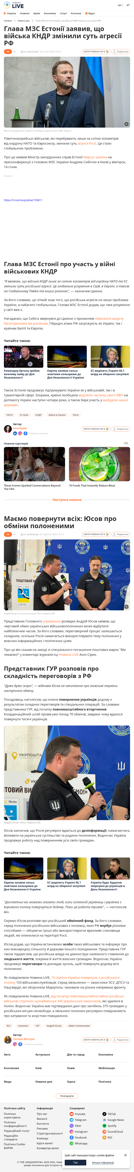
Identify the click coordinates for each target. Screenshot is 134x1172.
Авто (7, 1054)
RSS (110, 1137)
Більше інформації (103, 1162)
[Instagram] (20, 433)
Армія (36, 13)
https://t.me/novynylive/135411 (23, 200)
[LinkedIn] (15, 433)
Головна (8, 20)
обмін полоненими (79, 1025)
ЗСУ (9, 1025)
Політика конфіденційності (15, 1124)
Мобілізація (107, 1068)
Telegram (80, 1120)
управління (52, 621)
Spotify (112, 1126)
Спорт (63, 13)
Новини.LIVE (69, 654)
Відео (91, 13)
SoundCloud (115, 1131)
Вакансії (42, 1119)
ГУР (37, 1025)
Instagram (81, 1131)
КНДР (38, 414)
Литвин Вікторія (23, 1039)
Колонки (76, 13)
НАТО (10, 414)
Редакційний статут (17, 1131)
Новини (24, 13)
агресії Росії (87, 143)
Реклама (42, 1128)
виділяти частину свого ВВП (101, 395)
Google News (116, 1120)
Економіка (50, 13)
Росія (76, 414)
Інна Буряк (20, 428)
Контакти (43, 1123)
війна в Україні (57, 414)
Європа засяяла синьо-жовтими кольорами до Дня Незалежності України (65, 374)
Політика (105, 1081)
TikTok (112, 1114)
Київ (38, 1068)
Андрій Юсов (54, 1025)
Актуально (42, 1054)
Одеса (71, 1081)
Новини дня (24, 20)
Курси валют (45, 1143)
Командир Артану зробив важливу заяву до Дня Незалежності (22, 374)
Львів (71, 1068)
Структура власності (50, 1133)
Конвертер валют (48, 1148)
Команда (42, 1138)
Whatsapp (81, 1143)
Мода (7, 1081)
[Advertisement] (63, 186)
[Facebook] (25, 433)
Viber (78, 1126)
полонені (23, 1025)
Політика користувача (12, 1115)
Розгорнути (67, 1096)
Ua (119, 5)
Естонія (24, 414)
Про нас (42, 1114)
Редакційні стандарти (11, 1137)
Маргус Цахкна (95, 157)
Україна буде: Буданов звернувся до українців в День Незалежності (108, 886)
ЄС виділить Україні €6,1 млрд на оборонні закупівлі (110, 372)
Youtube (80, 1114)
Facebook (81, 1137)
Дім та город (75, 1054)
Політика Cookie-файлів (15, 1146)
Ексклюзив (11, 1068)
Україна (11, 13)
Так (75, 1162)
